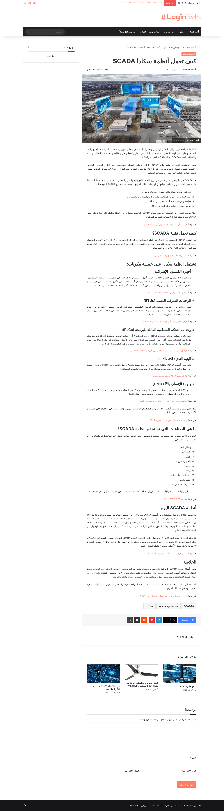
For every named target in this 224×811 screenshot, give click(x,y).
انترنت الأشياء (161, 47)
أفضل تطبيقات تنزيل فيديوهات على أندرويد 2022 (163, 596)
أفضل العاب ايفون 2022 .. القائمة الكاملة (167, 292)
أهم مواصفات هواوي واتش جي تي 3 (169, 255)
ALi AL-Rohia (188, 69)
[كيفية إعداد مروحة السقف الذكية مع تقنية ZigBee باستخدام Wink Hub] (141, 672)
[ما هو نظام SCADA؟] (179, 673)
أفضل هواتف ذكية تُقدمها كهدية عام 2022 (167, 553)
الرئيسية (191, 47)
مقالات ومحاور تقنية (151, 32)
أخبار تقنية (194, 32)
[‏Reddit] (144, 620)
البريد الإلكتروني (189, 771)
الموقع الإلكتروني (132, 771)
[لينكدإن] (159, 620)
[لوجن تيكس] (180, 16)
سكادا (149, 606)
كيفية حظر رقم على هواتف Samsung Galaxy (165, 321)
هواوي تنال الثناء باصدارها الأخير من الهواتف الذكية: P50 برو (158, 350)
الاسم (193, 758)
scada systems (168, 606)
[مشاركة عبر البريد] (137, 620)
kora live (51, 56)
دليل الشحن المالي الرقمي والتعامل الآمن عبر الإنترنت (141, 1)
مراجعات (170, 32)
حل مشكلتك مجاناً (128, 32)
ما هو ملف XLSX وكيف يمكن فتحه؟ (170, 375)
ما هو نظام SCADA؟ (187, 686)
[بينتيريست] (152, 620)
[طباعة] (130, 620)
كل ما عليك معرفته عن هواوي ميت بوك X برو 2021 (162, 224)
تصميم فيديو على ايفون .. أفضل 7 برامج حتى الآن (163, 400)
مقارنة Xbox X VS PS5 (175, 499)
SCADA (188, 606)
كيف (182, 32)
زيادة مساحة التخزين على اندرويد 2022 (168, 420)
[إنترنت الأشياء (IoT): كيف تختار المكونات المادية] (103, 673)
